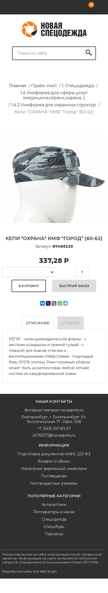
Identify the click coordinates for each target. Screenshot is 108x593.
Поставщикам (54, 476)
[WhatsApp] (59, 303)
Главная (17, 85)
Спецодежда (54, 519)
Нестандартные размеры (54, 483)
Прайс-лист (44, 85)
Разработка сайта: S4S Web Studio (29, 571)
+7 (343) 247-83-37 (54, 428)
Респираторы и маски (54, 512)
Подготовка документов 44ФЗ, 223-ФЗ (53, 454)
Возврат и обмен (54, 461)
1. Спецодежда (78, 85)
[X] (48, 303)
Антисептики (54, 504)
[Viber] (54, 303)
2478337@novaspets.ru (54, 435)
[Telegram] (65, 303)
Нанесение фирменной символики (54, 468)
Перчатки (54, 534)
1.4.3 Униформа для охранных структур (53, 104)
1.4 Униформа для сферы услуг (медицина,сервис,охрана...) (54, 95)
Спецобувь (54, 526)
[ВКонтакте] (42, 303)
